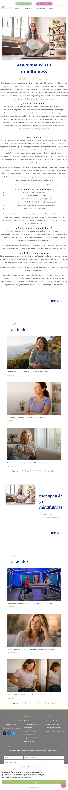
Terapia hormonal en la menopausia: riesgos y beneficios (29, 603)
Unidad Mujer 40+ (40, 8)
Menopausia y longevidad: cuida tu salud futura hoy (27, 372)
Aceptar (34, 782)
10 (45, 471)
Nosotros (51, 8)
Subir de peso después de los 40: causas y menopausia (29, 695)
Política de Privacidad (34, 787)
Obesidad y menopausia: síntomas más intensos (26, 417)
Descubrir (27, 8)
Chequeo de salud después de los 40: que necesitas (27, 463)
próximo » (52, 471)
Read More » (11, 375)
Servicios (16, 8)
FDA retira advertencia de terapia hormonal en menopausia (30, 649)
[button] (65, 767)
